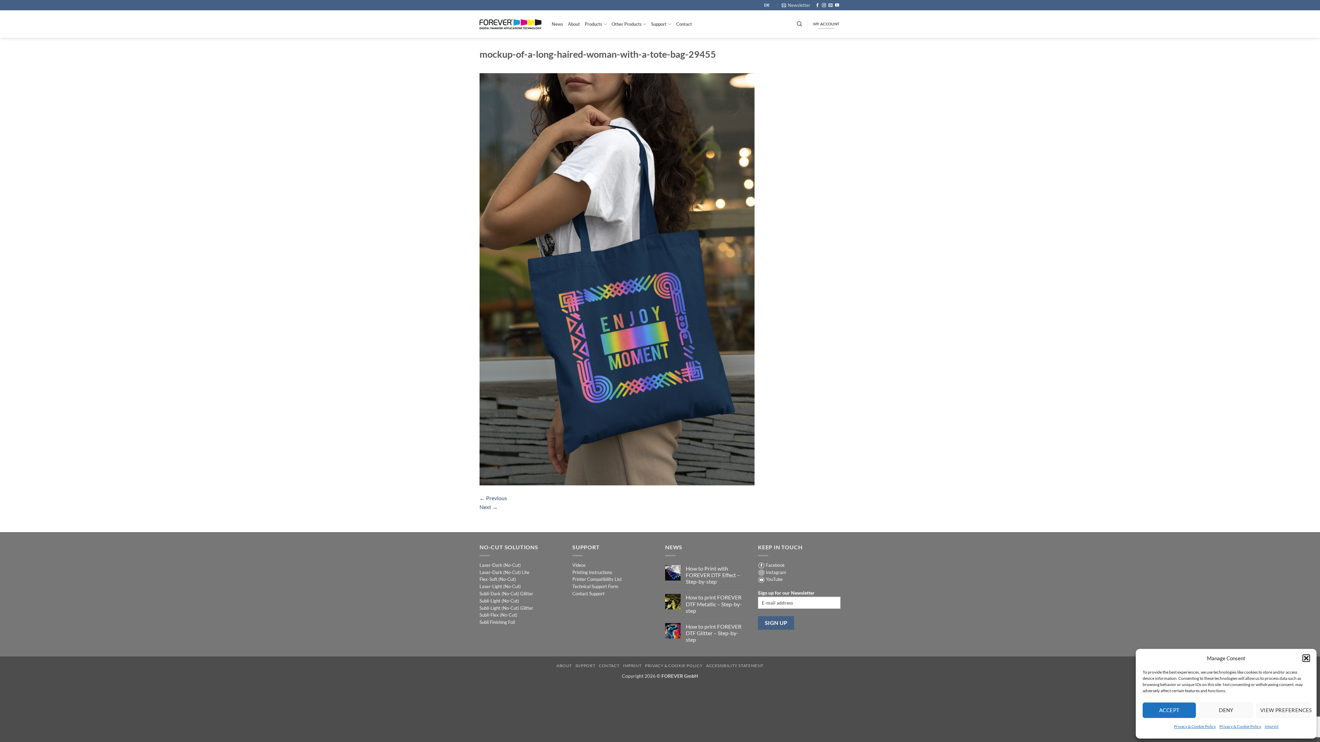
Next (489, 507)
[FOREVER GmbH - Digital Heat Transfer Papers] (510, 24)
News (557, 24)
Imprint (1271, 726)
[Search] (799, 24)
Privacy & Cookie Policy (1195, 726)
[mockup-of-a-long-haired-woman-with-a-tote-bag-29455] (617, 278)
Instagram (776, 572)
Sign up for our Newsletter (786, 593)
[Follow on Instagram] (824, 5)
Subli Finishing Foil (497, 622)
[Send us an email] (830, 5)
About (574, 24)
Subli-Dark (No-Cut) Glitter (506, 593)
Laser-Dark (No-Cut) (500, 565)
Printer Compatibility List (597, 579)
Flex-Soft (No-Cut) (498, 579)
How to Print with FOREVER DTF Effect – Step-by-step (713, 575)
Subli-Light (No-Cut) (499, 601)
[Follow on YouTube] (837, 5)
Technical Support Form (595, 586)
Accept (1169, 710)
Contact (684, 24)
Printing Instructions (592, 572)
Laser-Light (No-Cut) (500, 586)
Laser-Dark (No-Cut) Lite (504, 572)
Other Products (627, 24)
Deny (1226, 710)
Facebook (775, 565)
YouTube (774, 579)
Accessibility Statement (734, 665)
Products (593, 24)
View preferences (1285, 710)
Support (659, 24)
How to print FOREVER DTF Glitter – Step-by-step (713, 633)
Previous (493, 498)
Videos (579, 565)
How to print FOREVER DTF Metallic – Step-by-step (714, 604)
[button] (1306, 658)
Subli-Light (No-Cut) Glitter (506, 608)
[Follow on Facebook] (817, 5)
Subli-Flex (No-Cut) (498, 615)
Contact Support (588, 593)
